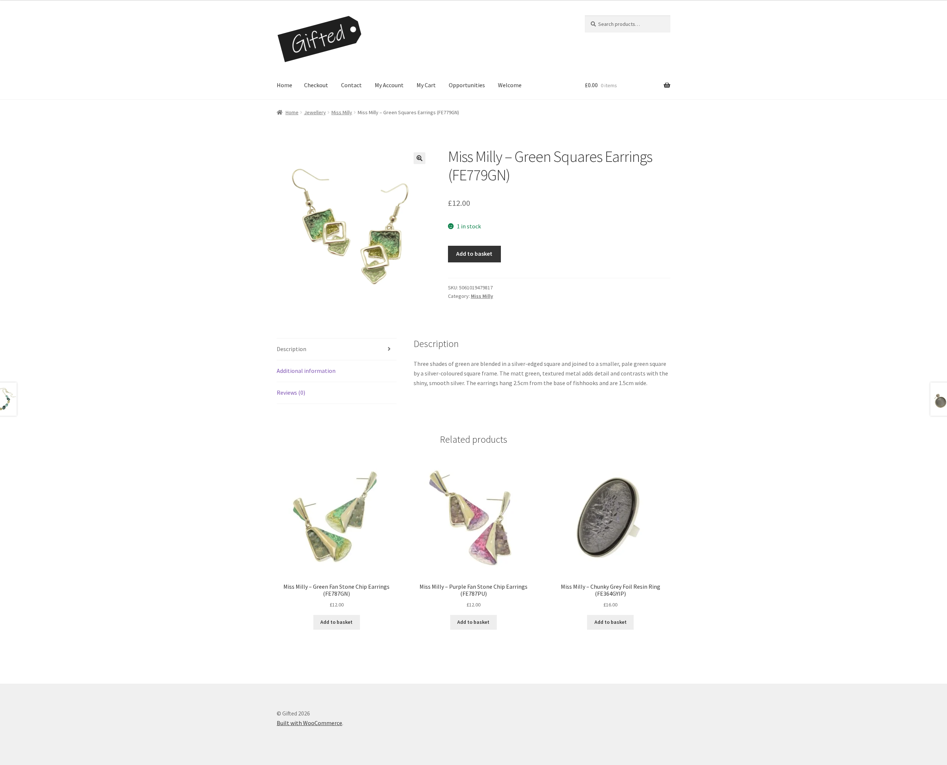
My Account (389, 85)
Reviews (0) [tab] (291, 392)
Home (284, 85)
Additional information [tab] (306, 370)
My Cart (426, 85)
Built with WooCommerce (309, 723)
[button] (419, 158)
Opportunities (467, 85)
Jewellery (315, 112)
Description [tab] (291, 349)
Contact (351, 85)
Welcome (510, 85)
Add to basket (474, 253)
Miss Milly (341, 112)
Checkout (316, 85)
